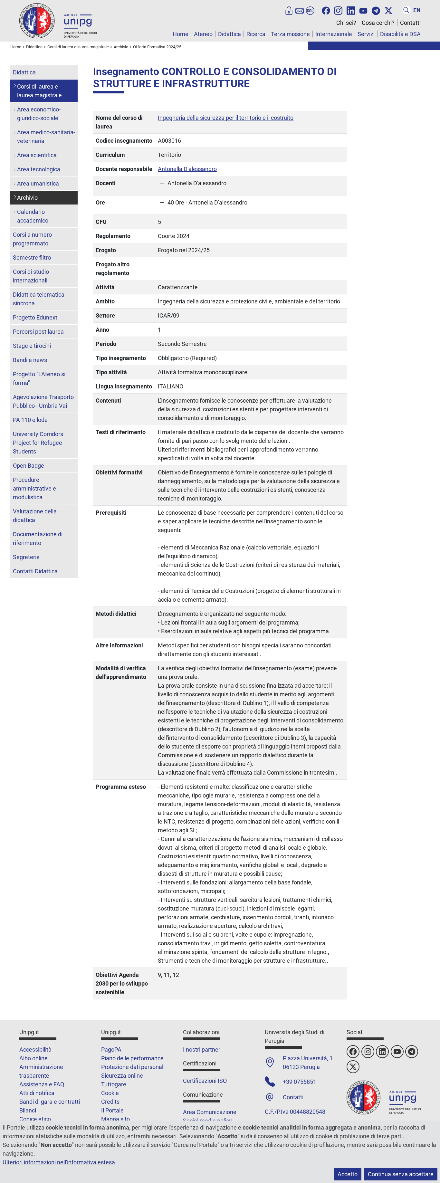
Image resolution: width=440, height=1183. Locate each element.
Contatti (410, 22)
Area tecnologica (38, 169)
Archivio (27, 197)
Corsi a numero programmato (32, 239)
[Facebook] (326, 10)
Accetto (348, 1174)
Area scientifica (37, 155)
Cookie (110, 1093)
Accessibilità (35, 1049)
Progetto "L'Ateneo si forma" (39, 378)
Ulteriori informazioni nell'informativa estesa (59, 1162)
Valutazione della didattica (35, 515)
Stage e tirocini (32, 345)
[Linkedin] (351, 10)
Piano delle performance (132, 1058)
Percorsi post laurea (38, 331)
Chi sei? (346, 22)
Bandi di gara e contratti (49, 1101)
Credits (110, 1101)
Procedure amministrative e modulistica (34, 488)
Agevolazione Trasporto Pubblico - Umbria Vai (43, 401)
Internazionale (333, 34)
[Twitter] (388, 10)
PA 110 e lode (30, 419)
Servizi (366, 34)
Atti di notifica (36, 1093)
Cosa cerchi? (378, 22)
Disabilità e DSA (400, 34)
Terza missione (290, 34)
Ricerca (255, 34)
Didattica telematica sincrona (38, 299)
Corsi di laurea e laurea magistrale (39, 91)
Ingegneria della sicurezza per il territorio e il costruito (225, 117)
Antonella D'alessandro (187, 169)
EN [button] (417, 10)
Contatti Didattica (35, 571)
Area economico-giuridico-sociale (39, 113)
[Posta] (299, 10)
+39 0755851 (299, 1081)
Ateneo (203, 34)
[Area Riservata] (289, 10)
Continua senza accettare (401, 1174)
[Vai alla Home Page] (58, 20)
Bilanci (27, 1110)
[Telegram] (376, 10)
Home (180, 34)
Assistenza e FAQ (41, 1084)
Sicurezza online (122, 1075)
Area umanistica (38, 183)
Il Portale (112, 1110)
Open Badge (28, 465)
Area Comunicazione (209, 1112)
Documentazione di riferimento (37, 538)
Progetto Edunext (35, 317)
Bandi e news (30, 360)
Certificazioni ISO (205, 1080)
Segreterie (26, 557)
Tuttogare (113, 1084)
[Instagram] (338, 10)
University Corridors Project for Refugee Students (38, 443)
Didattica (229, 34)
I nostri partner (201, 1049)
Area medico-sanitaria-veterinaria (46, 136)
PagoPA (111, 1049)
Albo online (33, 1058)
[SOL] (310, 10)
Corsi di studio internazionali (31, 276)
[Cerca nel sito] (406, 10)
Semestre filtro (32, 257)
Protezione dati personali (133, 1067)
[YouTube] (363, 10)
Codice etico (35, 1119)
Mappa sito (115, 1119)
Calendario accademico (32, 216)
